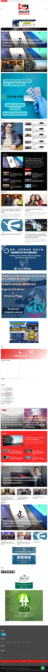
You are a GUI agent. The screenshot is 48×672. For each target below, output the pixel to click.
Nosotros (3, 645)
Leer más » (28, 169)
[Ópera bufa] (28, 186)
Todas (20, 120)
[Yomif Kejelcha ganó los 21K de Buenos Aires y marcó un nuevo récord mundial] (6, 180)
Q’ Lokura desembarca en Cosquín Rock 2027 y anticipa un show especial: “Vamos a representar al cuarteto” (36, 235)
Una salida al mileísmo (37, 541)
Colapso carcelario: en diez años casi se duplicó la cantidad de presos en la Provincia (23, 543)
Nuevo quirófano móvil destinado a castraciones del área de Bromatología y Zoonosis (39, 143)
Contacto (3, 650)
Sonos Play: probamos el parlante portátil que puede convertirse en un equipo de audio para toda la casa (12, 422)
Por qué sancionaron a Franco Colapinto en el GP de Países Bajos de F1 (38, 459)
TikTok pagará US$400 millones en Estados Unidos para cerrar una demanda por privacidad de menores (23, 43)
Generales (23, 120)
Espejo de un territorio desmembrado (11, 234)
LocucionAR (27, 668)
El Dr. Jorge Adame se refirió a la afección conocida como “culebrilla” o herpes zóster (39, 131)
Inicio (16, 669)
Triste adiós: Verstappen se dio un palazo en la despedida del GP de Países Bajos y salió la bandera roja (16, 452)
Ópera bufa (34, 186)
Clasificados (40, 669)
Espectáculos (28, 120)
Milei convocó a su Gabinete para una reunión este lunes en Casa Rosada (16, 187)
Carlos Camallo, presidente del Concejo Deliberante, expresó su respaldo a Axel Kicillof (39, 125)
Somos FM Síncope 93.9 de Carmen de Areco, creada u (27, 669)
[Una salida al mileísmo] (40, 536)
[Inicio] (24, 9)
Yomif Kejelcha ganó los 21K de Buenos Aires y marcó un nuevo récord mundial (15, 181)
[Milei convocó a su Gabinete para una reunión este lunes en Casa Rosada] (6, 186)
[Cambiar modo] (46, 9)
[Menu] (1, 9)
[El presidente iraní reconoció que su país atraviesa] (28, 173)
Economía (45, 120)
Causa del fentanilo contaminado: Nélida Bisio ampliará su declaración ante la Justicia (16, 175)
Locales (41, 120)
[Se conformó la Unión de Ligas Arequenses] (40, 492)
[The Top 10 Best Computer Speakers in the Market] (28, 123)
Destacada (4, 33)
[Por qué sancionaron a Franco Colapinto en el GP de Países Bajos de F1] (28, 457)
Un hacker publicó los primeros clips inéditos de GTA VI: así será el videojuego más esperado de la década (35, 422)
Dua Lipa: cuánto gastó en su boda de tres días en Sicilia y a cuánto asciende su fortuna (12, 210)
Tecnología (33, 120)
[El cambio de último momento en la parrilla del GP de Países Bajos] (28, 180)
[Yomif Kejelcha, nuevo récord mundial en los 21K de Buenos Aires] (35, 66)
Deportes (37, 120)
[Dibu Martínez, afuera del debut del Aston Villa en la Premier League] (6, 457)
